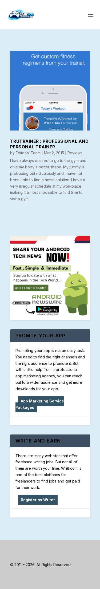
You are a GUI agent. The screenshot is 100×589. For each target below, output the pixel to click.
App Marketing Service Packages (39, 404)
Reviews (74, 153)
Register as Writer (38, 499)
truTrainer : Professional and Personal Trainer (49, 144)
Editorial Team (28, 153)
